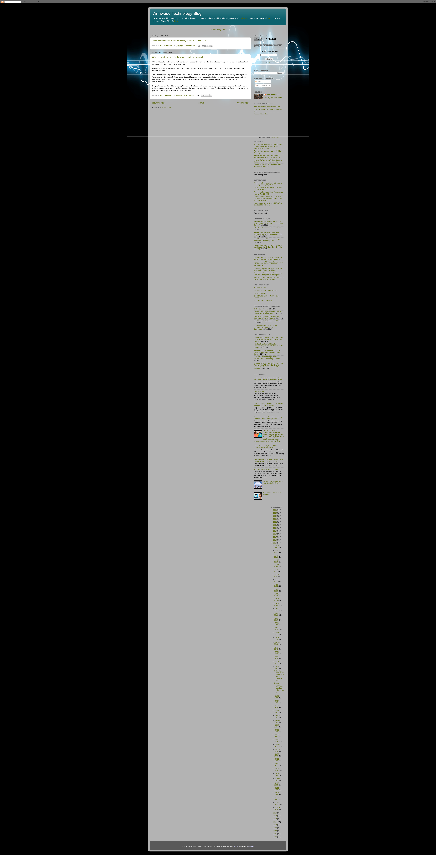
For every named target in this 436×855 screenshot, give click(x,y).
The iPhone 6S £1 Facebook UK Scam (267, 321)
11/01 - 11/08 (277, 580)
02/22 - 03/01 (277, 779)
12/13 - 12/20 (277, 556)
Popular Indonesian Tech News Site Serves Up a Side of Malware (266, 317)
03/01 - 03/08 (277, 774)
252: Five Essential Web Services (266, 290)
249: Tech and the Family (263, 300)
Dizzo (236, 846)
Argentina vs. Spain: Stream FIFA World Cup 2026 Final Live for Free (268, 204)
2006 (275, 831)
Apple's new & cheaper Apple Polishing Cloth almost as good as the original (268, 274)
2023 (275, 519)
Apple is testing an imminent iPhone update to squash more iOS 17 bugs (267, 156)
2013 (275, 816)
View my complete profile (273, 98)
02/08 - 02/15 (277, 789)
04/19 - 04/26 (277, 740)
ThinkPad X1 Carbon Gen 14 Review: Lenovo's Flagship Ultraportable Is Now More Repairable (268, 198)
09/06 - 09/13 (277, 619)
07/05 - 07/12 (277, 662)
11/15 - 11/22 (277, 571)
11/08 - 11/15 (277, 575)
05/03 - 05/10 (277, 731)
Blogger (251, 846)
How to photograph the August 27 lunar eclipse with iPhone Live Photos (268, 269)
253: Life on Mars (260, 288)
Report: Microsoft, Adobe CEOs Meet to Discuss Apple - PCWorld (269, 447)
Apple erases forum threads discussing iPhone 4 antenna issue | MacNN (268, 418)
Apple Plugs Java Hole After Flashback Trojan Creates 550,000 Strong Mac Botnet (267, 352)
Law (176, 21)
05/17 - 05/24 (277, 721)
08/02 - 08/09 (277, 643)
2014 (275, 813)
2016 (275, 540)
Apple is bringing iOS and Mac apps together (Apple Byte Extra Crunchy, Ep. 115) (268, 234)
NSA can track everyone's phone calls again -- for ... (279, 687)
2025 (275, 513)
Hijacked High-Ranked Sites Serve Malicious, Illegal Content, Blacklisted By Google (268, 345)
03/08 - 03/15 (277, 769)
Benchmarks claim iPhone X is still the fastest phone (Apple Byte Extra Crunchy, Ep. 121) (268, 223)
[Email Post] (198, 46)
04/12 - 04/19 (277, 745)
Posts (258, 81)
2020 (275, 528)
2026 (275, 510)
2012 (275, 819)
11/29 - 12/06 (277, 566)
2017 (275, 537)
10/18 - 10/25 (277, 590)
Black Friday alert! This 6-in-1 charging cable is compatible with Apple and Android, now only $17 (268, 146)
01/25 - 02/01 (277, 798)
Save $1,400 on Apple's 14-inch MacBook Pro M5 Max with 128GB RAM (269, 278)
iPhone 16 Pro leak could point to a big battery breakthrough (267, 165)
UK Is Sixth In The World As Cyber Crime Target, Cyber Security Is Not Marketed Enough (268, 339)
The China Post (259, 391)
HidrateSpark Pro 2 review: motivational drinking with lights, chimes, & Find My (268, 258)
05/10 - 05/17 (277, 726)
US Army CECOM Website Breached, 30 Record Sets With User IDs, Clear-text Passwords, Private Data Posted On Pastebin (268, 366)
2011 (275, 822)
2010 (275, 825)
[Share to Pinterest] (211, 46)
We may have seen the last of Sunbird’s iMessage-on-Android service (268, 152)
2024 (275, 516)
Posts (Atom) (166, 107)
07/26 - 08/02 (277, 648)
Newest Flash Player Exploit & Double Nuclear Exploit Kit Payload (267, 312)
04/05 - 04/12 (277, 750)
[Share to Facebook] (209, 46)
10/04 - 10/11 (277, 600)
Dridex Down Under (261, 309)
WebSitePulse (275, 137)
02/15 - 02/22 (277, 784)
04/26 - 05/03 (277, 735)
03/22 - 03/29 (277, 760)
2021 (275, 525)
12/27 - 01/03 (277, 546)
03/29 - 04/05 (277, 755)
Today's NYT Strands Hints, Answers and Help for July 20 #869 (268, 193)
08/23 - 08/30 (277, 629)
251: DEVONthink (260, 293)
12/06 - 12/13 (277, 561)
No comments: (190, 46)
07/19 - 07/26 (277, 653)
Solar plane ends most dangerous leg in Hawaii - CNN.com (179, 40)
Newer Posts (158, 103)
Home (201, 103)
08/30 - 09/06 (277, 624)
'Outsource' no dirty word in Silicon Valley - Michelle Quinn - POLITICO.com (268, 460)
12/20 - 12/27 (277, 551)
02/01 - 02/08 (277, 793)
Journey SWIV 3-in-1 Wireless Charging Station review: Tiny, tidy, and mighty (268, 161)
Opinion (243, 18)
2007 (275, 828)
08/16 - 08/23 (277, 633)
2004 (275, 837)
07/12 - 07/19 (277, 658)
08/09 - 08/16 (277, 638)
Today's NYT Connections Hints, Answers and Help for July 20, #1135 (268, 184)
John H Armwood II (273, 94)
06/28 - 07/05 (277, 667)
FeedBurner (273, 63)
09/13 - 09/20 (277, 614)
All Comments (261, 85)
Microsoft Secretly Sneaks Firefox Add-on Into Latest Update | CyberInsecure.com (268, 379)
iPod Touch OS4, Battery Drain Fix (266, 469)
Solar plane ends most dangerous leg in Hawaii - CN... (279, 675)
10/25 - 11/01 (277, 585)
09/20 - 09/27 (277, 609)
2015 (275, 543)
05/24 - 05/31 (277, 716)
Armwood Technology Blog (177, 13)
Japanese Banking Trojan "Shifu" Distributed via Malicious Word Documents (265, 327)
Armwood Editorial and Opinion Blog (267, 107)
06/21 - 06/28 (277, 697)
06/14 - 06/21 (277, 702)
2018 (275, 534)
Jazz (270, 18)
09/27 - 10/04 (277, 604)
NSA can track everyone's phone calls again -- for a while (178, 57)
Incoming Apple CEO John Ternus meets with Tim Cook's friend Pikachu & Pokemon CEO (268, 263)
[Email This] (203, 46)
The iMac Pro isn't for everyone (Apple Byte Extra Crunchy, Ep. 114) (267, 240)
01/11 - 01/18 (277, 808)
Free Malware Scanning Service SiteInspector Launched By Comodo (267, 357)
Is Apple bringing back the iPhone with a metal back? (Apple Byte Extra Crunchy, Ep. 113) (268, 247)
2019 (275, 531)
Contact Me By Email (218, 30)
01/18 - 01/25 (277, 803)
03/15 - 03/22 (277, 764)
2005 (275, 834)
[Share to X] (207, 46)
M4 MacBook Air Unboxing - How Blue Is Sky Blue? (273, 482)
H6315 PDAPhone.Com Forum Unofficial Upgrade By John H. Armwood (268, 404)
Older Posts (243, 103)
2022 (275, 522)
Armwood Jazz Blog (261, 114)
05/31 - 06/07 (277, 711)
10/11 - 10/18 (277, 595)
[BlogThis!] (205, 46)
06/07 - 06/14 (277, 706)
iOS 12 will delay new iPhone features (267, 228)
